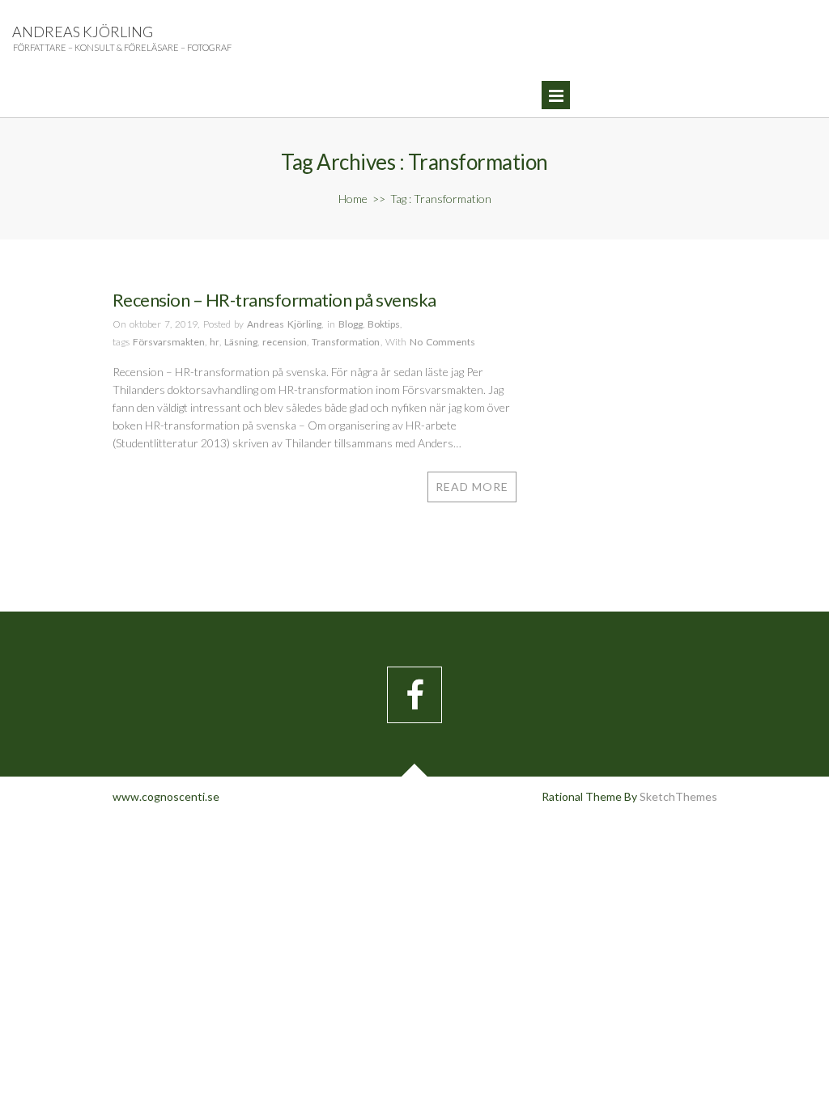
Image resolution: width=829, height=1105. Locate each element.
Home (353, 198)
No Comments (442, 342)
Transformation (346, 342)
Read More (472, 486)
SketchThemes (678, 796)
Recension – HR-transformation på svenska (274, 300)
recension (284, 342)
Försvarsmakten (169, 342)
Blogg (350, 324)
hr (214, 342)
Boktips (384, 324)
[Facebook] (414, 695)
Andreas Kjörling (82, 31)
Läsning (240, 342)
